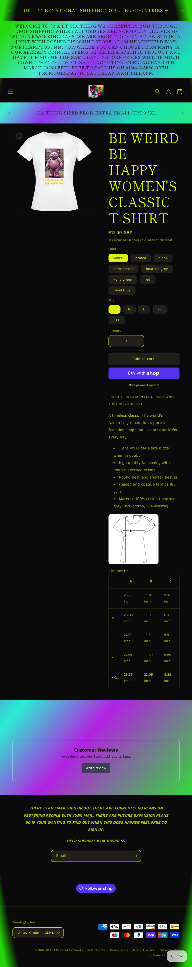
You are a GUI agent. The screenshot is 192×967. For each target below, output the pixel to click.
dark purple (126, 269)
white (118, 258)
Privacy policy (119, 950)
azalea (141, 258)
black (163, 258)
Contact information (166, 955)
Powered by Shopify (69, 950)
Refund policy (97, 950)
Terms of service (144, 950)
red (147, 279)
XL (160, 309)
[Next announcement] (182, 10)
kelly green (123, 279)
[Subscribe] (135, 856)
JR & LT (51, 950)
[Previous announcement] (9, 10)
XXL (117, 320)
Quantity (114, 331)
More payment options (144, 385)
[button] (10, 91)
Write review (96, 768)
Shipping (134, 240)
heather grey (157, 268)
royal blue (122, 290)
